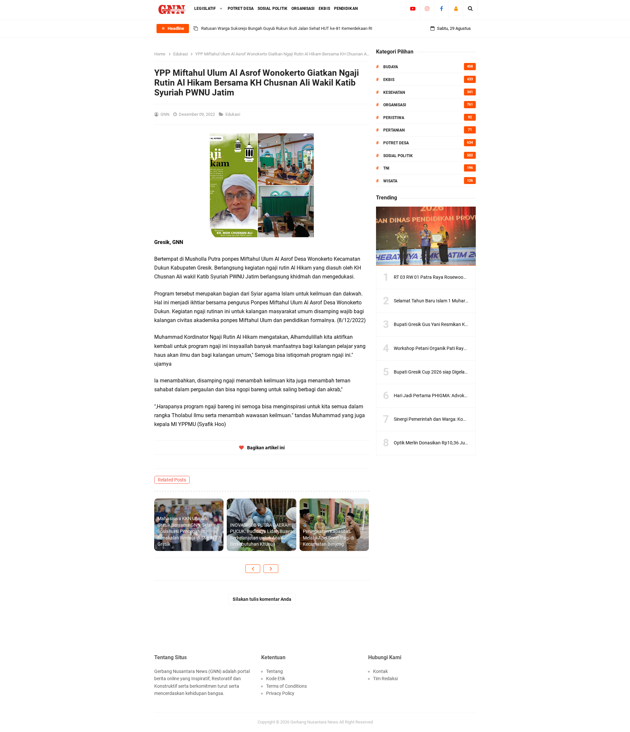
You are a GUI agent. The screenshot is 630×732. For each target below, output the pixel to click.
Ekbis (388, 79)
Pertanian (394, 130)
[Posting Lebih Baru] (252, 568)
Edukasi (233, 114)
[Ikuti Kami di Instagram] (427, 8)
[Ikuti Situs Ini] (456, 8)
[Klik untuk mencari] (470, 8)
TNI (386, 168)
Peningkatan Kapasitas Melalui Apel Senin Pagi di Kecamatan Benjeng (328, 538)
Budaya (390, 67)
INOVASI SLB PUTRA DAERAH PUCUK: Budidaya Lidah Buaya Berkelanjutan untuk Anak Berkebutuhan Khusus (261, 534)
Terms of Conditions (286, 686)
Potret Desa (396, 143)
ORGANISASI (394, 105)
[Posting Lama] (270, 568)
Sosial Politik (398, 155)
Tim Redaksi (385, 678)
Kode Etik (275, 678)
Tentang (274, 671)
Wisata (390, 181)
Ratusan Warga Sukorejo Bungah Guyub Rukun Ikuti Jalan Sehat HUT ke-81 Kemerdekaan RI (286, 28)
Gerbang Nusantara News (314, 722)
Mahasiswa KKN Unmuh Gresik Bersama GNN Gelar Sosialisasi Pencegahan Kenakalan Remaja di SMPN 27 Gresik (189, 531)
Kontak (380, 671)
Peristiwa (393, 117)
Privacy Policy (280, 693)
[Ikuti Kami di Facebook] (441, 8)
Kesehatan (394, 92)
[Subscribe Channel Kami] (413, 8)
